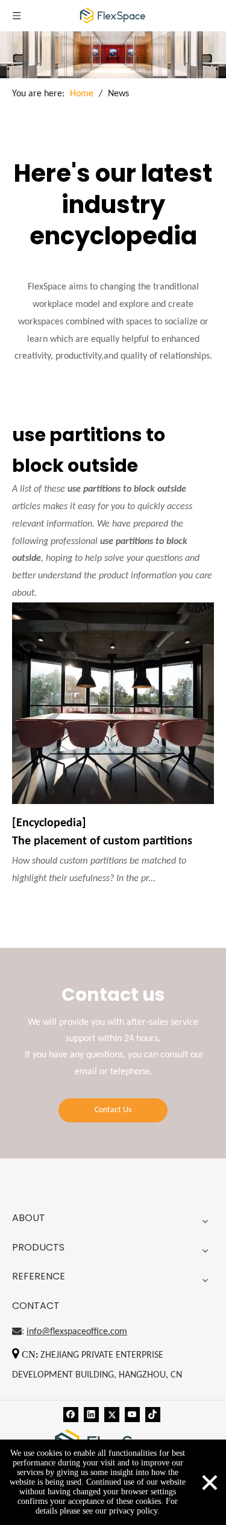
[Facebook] (70, 1414)
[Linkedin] (91, 1414)
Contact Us (113, 1110)
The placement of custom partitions (102, 841)
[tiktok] (152, 1414)
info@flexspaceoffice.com (77, 1332)
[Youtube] (132, 1414)
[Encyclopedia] (49, 823)
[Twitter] (111, 1414)
